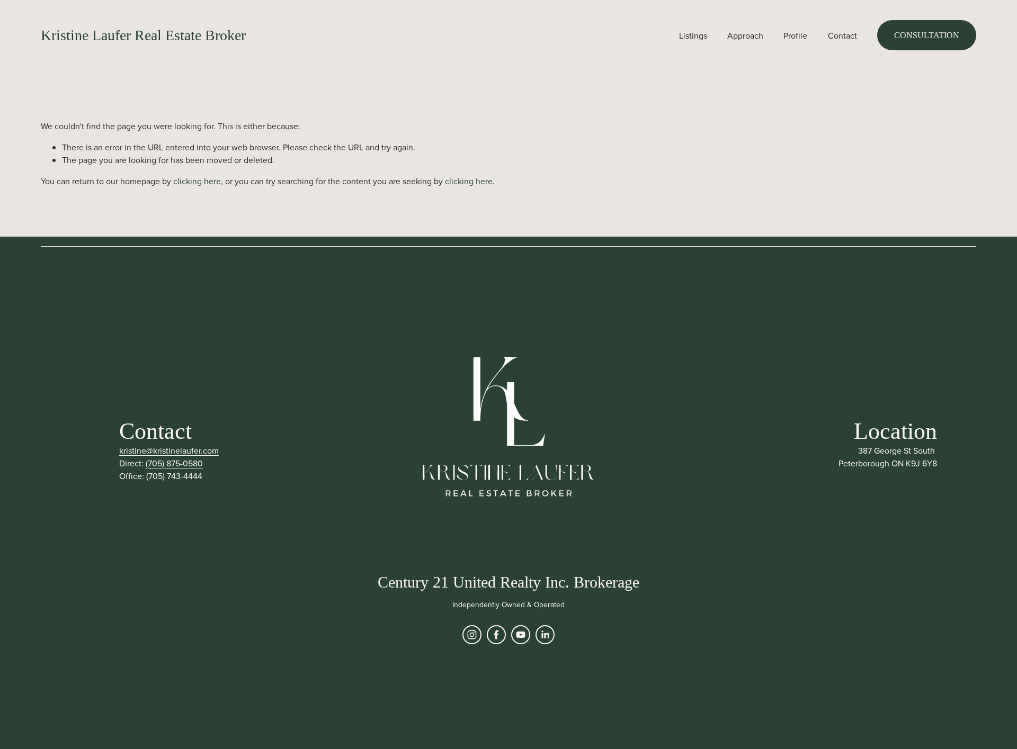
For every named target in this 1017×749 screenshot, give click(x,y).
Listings (693, 35)
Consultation (926, 35)
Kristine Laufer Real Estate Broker (143, 35)
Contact (842, 35)
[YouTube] (520, 634)
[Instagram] (471, 634)
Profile (795, 35)
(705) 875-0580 (174, 463)
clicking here (197, 181)
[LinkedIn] (545, 634)
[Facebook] (496, 634)
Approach (745, 35)
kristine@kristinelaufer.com (169, 450)
